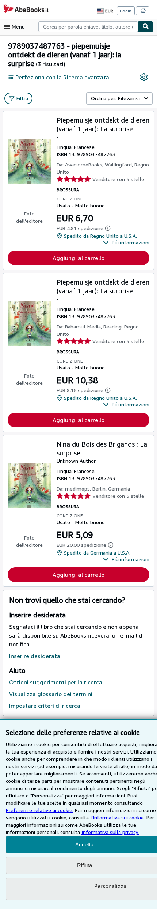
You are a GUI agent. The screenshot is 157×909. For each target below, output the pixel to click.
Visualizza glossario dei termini (50, 694)
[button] (126, 242)
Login (125, 11)
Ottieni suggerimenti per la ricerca (55, 682)
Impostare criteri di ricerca (44, 705)
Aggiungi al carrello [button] (78, 258)
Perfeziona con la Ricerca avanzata (62, 77)
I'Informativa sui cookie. (117, 817)
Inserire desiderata (34, 656)
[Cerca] (145, 26)
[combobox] (88, 26)
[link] (144, 77)
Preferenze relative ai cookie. (39, 810)
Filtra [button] (22, 98)
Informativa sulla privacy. (110, 832)
